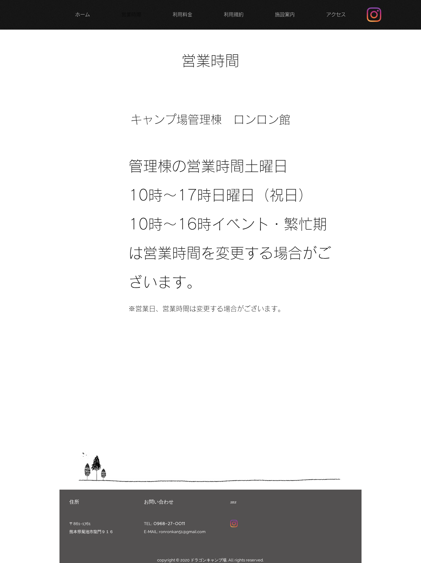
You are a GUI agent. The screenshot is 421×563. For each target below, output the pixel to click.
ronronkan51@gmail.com (182, 531)
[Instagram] (374, 14)
